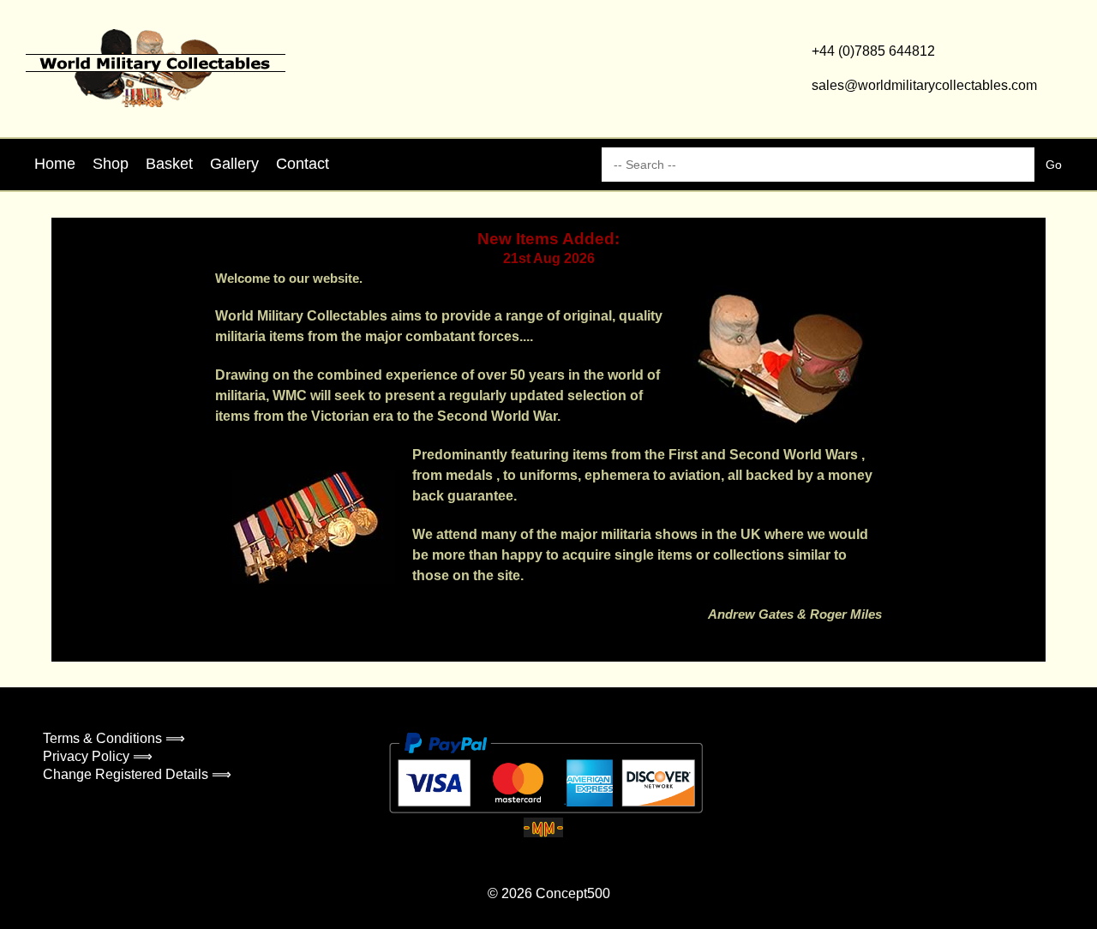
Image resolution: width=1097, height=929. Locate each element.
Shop (111, 163)
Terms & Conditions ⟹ (114, 738)
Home (54, 163)
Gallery (234, 163)
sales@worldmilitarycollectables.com (924, 85)
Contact (302, 163)
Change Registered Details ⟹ (137, 774)
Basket (169, 163)
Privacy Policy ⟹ (98, 756)
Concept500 (573, 893)
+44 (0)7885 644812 (873, 51)
